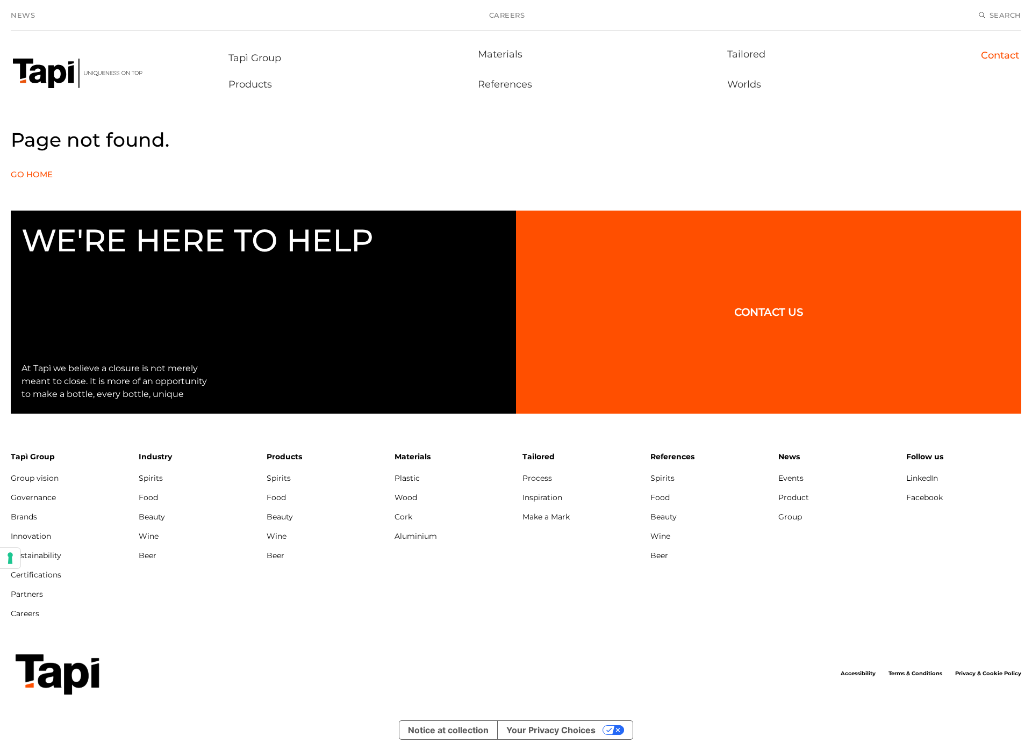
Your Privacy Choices (551, 730)
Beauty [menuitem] (152, 517)
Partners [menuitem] (27, 594)
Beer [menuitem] (147, 555)
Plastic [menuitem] (407, 478)
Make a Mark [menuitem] (546, 517)
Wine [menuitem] (149, 536)
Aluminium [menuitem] (416, 536)
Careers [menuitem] (25, 613)
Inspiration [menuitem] (542, 497)
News (23, 15)
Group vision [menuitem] (35, 478)
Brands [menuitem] (24, 517)
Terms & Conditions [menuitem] (915, 673)
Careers (507, 15)
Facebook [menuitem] (924, 497)
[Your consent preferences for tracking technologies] (10, 558)
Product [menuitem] (793, 497)
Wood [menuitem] (406, 497)
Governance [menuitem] (33, 497)
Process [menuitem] (537, 478)
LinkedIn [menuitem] (922, 478)
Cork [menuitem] (403, 517)
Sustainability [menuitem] (36, 555)
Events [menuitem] (791, 478)
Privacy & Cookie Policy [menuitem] (988, 673)
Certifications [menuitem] (36, 575)
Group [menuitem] (790, 517)
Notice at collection (448, 730)
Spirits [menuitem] (151, 478)
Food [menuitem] (148, 497)
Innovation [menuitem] (31, 536)
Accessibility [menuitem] (858, 673)
